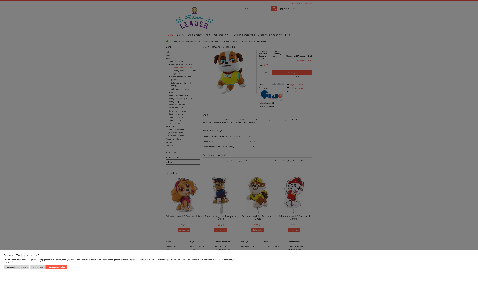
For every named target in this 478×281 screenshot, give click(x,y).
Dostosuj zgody (37, 267)
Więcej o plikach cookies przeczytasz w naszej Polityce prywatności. (28, 262)
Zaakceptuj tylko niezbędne (17, 267)
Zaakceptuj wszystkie (56, 267)
